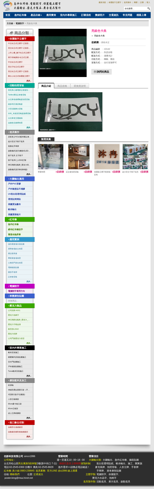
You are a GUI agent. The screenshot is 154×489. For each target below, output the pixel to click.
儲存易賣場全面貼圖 (16, 244)
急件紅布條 (20, 15)
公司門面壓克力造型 (16, 338)
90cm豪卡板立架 (15, 404)
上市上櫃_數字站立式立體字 (19, 53)
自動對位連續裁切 (15, 427)
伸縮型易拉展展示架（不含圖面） (19, 390)
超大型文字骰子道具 (16, 141)
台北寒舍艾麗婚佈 (15, 118)
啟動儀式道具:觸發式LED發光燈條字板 (19, 151)
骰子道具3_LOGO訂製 (17, 160)
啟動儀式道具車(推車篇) (17, 169)
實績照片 (100, 15)
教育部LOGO (13, 329)
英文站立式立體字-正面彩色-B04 (19, 71)
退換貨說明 (80, 86)
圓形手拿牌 (12, 272)
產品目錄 (36, 15)
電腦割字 (20, 23)
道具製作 (127, 2)
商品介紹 (46, 86)
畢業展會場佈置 (14, 258)
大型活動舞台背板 (15, 109)
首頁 (7, 15)
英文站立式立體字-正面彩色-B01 (19, 48)
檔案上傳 (141, 15)
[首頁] (32, 6)
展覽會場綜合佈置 (15, 249)
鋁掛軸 (11, 385)
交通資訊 (114, 15)
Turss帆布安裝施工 (15, 371)
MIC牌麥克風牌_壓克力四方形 (19, 165)
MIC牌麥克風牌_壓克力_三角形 (19, 320)
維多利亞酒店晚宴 (15, 104)
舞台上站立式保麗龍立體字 (19, 76)
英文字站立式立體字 (16, 67)
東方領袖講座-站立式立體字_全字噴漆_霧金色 (19, 57)
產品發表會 (12, 253)
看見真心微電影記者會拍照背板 (19, 90)
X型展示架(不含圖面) (16, 394)
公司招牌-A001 (14, 310)
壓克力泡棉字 (13, 315)
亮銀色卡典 (32, 23)
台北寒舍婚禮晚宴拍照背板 (19, 99)
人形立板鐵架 (13, 399)
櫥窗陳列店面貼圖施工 (17, 357)
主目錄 (10, 23)
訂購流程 (86, 15)
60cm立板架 (13, 408)
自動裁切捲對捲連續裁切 (18, 432)
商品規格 (62, 86)
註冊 (142, 2)
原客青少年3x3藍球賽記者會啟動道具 (19, 137)
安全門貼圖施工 (14, 362)
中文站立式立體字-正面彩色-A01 (19, 43)
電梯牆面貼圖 (13, 267)
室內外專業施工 (68, 15)
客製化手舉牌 (13, 146)
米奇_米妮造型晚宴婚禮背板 (19, 113)
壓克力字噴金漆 (14, 324)
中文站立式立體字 (15, 62)
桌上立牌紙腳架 (14, 413)
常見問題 (127, 15)
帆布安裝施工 (13, 352)
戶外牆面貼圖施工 (15, 366)
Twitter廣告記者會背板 (17, 95)
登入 (148, 2)
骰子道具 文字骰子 (15, 155)
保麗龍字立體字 (115, 2)
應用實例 (51, 15)
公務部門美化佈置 (15, 263)
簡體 (135, 2)
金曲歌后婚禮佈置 (15, 123)
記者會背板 (12, 277)
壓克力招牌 (12, 334)
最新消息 (102, 2)
